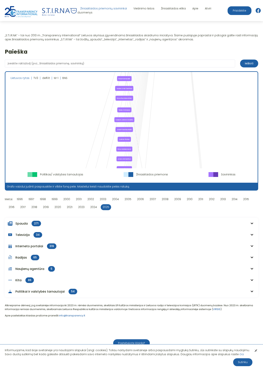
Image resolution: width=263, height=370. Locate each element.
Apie (195, 8)
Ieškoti (249, 63)
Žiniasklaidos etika (173, 8)
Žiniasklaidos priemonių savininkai (103, 8)
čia (242, 354)
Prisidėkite (239, 10)
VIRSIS (216, 309)
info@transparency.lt (72, 315)
